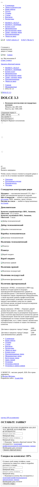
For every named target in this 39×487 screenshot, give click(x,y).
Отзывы (8, 13)
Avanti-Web (19, 378)
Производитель (11, 183)
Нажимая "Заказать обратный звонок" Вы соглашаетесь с (19, 444)
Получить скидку (9, 484)
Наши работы (10, 9)
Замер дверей (10, 360)
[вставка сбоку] (19, 144)
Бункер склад (10, 352)
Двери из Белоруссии (13, 7)
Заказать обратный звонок (10, 64)
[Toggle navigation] (2, 2)
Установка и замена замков (15, 366)
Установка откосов (12, 364)
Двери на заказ (10, 350)
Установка (9, 362)
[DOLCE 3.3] (6, 92)
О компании (9, 5)
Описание (9, 179)
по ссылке (4, 199)
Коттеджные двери (12, 358)
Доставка (8, 185)
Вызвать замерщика (8, 170)
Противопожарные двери (14, 354)
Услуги (7, 11)
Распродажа (9, 19)
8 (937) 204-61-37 (12, 40)
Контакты (8, 17)
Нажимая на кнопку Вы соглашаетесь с (18, 478)
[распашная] (19, 159)
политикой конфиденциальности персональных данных (19, 445)
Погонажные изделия (13, 181)
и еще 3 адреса (6, 60)
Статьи (7, 15)
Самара (9, 55)
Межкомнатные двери (13, 356)
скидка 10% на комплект (10, 418)
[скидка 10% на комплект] (19, 416)
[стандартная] (19, 130)
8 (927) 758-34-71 (27, 40)
